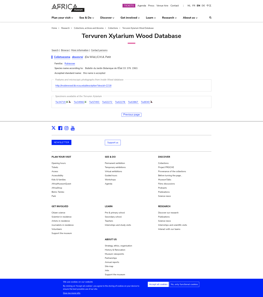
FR (193, 5)
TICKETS (129, 5)
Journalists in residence (63, 225)
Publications (164, 192)
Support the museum (62, 233)
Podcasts (162, 187)
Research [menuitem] (168, 19)
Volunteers (57, 229)
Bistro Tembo (58, 192)
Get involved (60, 206)
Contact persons (99, 50)
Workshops (110, 179)
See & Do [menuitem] (85, 19)
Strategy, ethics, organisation (118, 245)
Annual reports (112, 262)
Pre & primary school (115, 212)
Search (55, 50)
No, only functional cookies (184, 284)
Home (54, 28)
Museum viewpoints (114, 254)
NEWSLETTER (61, 142)
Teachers (109, 220)
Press (151, 5)
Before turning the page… (170, 175)
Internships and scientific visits (172, 225)
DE (203, 5)
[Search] (210, 17)
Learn (108, 206)
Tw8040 (145, 102)
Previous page (131, 114)
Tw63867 (133, 102)
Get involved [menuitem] (129, 19)
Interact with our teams (169, 229)
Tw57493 (94, 102)
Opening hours (59, 163)
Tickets (55, 167)
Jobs (107, 270)
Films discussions (166, 183)
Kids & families (59, 179)
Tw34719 (60, 102)
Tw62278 (120, 102)
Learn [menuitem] (149, 19)
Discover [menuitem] (106, 19)
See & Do (110, 156)
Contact (174, 5)
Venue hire (162, 5)
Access (55, 171)
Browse (65, 50)
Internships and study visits (118, 225)
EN (198, 5)
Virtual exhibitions (113, 171)
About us (111, 239)
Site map (109, 266)
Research (65, 28)
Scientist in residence (61, 216)
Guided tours (111, 175)
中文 (209, 5)
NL (189, 5)
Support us (112, 142)
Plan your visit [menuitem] (61, 19)
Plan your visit (61, 156)
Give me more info (71, 293)
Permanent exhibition (115, 163)
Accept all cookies (158, 284)
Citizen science (58, 212)
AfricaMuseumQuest (61, 183)
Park (54, 196)
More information (80, 50)
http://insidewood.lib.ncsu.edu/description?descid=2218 (83, 85)
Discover (164, 156)
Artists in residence (61, 220)
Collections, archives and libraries (89, 28)
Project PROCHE (166, 167)
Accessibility (57, 175)
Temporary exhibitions (115, 167)
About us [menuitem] (189, 19)
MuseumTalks (164, 179)
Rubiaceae (70, 63)
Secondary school (113, 216)
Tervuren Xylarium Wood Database (138, 28)
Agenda (141, 5)
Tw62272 (107, 102)
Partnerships (111, 258)
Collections (113, 28)
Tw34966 (79, 102)
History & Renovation (115, 249)
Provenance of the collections (172, 171)
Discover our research (168, 212)
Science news (164, 196)
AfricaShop (57, 187)
